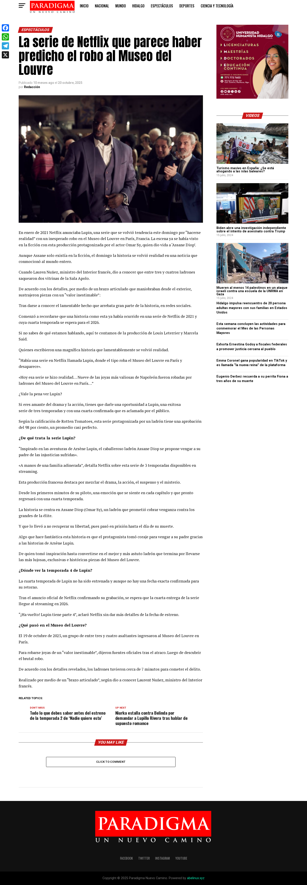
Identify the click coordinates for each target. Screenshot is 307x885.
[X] (5, 54)
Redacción (32, 87)
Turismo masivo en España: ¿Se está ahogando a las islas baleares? (245, 169)
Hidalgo (138, 6)
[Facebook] (5, 27)
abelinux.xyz (196, 878)
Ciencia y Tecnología (217, 6)
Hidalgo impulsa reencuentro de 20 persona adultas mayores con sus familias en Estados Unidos (251, 307)
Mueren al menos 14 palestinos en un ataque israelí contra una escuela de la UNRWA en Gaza (251, 291)
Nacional (102, 6)
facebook (126, 858)
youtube (181, 858)
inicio (84, 6)
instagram (162, 858)
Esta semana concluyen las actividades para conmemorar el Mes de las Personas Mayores (250, 328)
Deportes (186, 6)
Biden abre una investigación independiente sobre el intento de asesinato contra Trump (251, 229)
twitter (144, 858)
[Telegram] (5, 45)
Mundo (120, 6)
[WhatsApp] (5, 36)
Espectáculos (162, 6)
